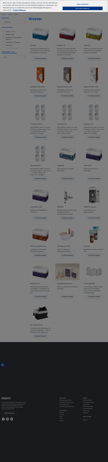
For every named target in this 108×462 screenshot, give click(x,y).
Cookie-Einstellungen (83, 4)
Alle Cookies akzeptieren (82, 8)
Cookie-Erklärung (19, 10)
